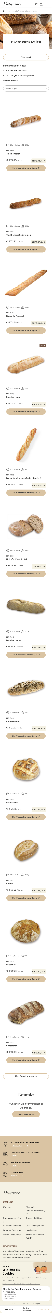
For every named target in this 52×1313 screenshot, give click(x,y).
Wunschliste (36, 4)
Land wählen (31, 1230)
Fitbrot (9, 883)
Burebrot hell (12, 802)
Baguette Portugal (15, 316)
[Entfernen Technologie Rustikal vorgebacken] (4, 75)
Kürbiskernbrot (13, 721)
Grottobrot (11, 1045)
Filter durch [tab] (26, 57)
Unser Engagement (35, 1225)
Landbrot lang (13, 397)
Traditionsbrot (13, 153)
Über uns (7, 1207)
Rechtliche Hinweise (12, 1225)
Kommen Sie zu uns (12, 1230)
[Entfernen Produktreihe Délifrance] (4, 70)
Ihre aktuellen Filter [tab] (14, 65)
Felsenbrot (11, 964)
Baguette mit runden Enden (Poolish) (23, 478)
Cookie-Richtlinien (34, 1218)
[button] (26, 168)
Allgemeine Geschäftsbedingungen (35, 1210)
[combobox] (26, 11)
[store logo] (12, 4)
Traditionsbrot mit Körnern (18, 235)
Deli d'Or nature (13, 640)
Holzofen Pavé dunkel (16, 559)
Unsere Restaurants (12, 1234)
